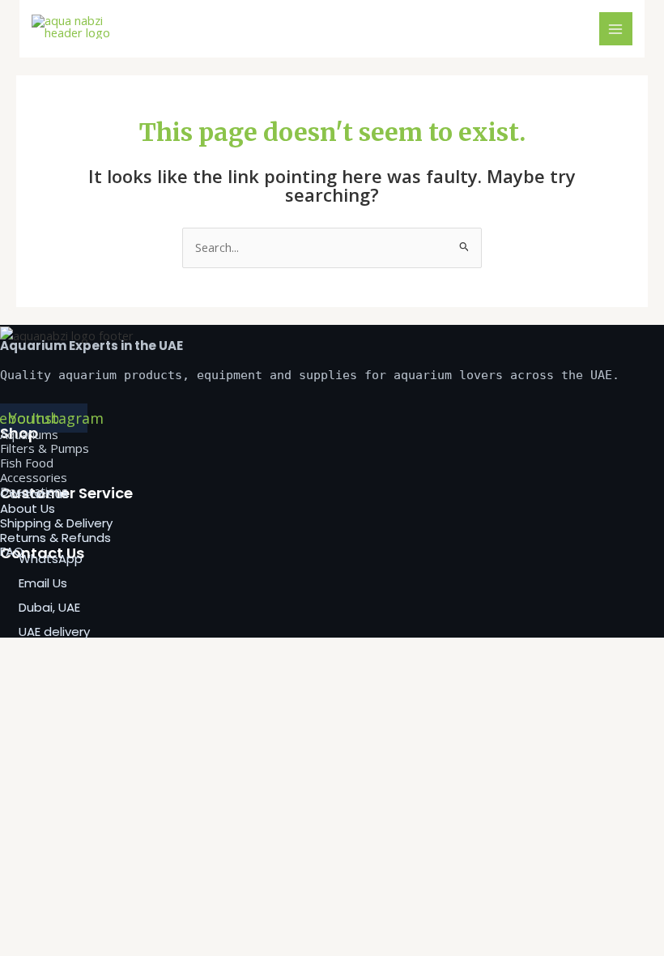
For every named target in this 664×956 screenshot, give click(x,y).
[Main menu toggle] (616, 29)
